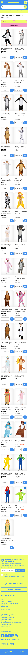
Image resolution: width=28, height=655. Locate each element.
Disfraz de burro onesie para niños (19, 48)
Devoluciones (5, 605)
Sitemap (3, 621)
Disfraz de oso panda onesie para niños (20, 343)
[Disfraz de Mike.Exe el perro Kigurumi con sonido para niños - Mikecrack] (7, 396)
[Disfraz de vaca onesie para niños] (7, 200)
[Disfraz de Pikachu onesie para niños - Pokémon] (7, 462)
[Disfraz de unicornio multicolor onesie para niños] (20, 298)
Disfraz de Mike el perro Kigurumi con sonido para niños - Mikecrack (6, 539)
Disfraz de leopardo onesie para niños (6, 343)
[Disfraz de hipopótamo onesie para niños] (20, 266)
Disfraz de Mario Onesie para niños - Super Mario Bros (6, 506)
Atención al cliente (15, 584)
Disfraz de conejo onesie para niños (6, 245)
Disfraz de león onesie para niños (20, 212)
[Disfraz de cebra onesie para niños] (7, 102)
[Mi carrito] (25, 2)
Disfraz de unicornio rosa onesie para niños (20, 408)
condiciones (7, 576)
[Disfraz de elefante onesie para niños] (20, 233)
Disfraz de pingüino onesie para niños (19, 114)
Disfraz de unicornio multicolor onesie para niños (20, 310)
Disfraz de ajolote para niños (6, 277)
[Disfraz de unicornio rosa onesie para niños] (20, 396)
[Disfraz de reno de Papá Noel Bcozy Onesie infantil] (20, 429)
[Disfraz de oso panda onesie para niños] (20, 331)
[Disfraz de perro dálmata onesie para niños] (20, 135)
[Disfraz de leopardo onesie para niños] (7, 331)
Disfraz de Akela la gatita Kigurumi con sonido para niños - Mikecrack (6, 441)
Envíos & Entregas (6, 601)
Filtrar (6, 22)
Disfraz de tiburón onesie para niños (19, 81)
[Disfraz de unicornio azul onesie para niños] (7, 364)
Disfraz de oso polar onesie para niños (6, 179)
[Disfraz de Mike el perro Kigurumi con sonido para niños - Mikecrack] (7, 527)
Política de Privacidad (7, 617)
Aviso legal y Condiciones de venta (11, 616)
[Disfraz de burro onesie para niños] (20, 37)
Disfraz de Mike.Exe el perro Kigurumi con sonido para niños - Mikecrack (7, 408)
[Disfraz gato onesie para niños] (7, 37)
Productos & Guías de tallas (9, 603)
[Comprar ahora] (12, 57)
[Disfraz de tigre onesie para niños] (20, 168)
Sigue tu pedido (15, 589)
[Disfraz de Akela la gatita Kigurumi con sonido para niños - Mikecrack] (7, 429)
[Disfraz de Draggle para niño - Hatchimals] (20, 495)
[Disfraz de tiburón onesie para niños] (20, 69)
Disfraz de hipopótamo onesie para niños (19, 277)
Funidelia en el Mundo (7, 614)
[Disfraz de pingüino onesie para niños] (20, 102)
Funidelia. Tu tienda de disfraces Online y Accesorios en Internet (14, 2)
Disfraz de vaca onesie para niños (6, 212)
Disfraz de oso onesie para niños (7, 81)
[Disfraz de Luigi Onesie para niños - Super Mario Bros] (20, 462)
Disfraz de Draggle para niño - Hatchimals (19, 506)
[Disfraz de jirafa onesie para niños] (7, 135)
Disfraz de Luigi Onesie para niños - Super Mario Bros (19, 473)
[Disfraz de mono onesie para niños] (20, 364)
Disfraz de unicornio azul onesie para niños (6, 375)
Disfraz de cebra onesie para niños (6, 114)
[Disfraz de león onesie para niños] (20, 200)
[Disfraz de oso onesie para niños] (7, 69)
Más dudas (4, 606)
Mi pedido (4, 600)
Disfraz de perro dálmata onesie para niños (20, 146)
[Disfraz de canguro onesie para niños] (7, 298)
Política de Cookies (6, 619)
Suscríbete (20, 570)
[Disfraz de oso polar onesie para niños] (7, 168)
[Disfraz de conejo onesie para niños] (7, 233)
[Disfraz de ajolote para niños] (7, 266)
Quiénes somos (5, 626)
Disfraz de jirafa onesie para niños (6, 146)
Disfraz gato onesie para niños (6, 48)
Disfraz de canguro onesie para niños (6, 310)
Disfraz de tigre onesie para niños (19, 179)
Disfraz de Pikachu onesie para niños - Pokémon (6, 473)
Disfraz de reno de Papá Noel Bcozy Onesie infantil (19, 441)
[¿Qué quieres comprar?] (2, 2)
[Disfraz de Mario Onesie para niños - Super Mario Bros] (7, 495)
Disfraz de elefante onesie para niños (19, 245)
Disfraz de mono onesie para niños (19, 375)
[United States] (2, 636)
